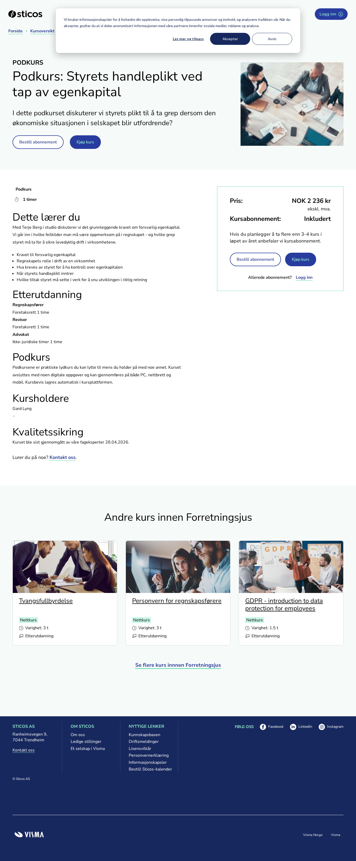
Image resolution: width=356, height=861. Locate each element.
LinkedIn (301, 727)
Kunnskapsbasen (144, 735)
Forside (15, 31)
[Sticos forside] (25, 14)
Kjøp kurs (85, 142)
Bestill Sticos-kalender (149, 769)
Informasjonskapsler (148, 762)
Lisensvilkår (140, 748)
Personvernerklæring (149, 755)
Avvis (272, 39)
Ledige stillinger (86, 741)
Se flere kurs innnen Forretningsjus (178, 665)
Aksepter (230, 39)
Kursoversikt (42, 31)
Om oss (78, 735)
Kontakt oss (63, 457)
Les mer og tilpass (188, 39)
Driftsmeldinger (144, 741)
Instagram (330, 727)
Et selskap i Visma (88, 748)
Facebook (272, 727)
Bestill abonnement (38, 142)
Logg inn (328, 14)
